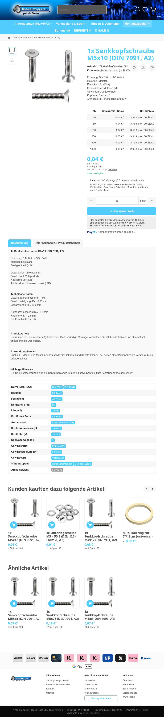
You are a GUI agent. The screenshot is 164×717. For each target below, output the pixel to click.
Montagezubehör (136, 23)
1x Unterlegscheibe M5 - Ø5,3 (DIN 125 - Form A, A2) (61, 536)
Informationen (53, 675)
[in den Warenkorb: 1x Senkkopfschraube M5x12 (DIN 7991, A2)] (13, 525)
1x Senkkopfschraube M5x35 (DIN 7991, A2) (24, 615)
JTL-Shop (143, 709)
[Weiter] (153, 489)
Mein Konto (128, 675)
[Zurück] (146, 489)
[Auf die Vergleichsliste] (143, 68)
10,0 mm (56, 428)
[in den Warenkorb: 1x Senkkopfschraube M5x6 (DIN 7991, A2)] (90, 603)
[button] (12, 51)
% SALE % (102, 30)
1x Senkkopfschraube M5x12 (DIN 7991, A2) (24, 536)
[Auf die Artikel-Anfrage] (134, 68)
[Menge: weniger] (91, 201)
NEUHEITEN (82, 30)
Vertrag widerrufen (101, 698)
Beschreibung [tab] (19, 243)
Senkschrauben (83, 463)
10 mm (55, 410)
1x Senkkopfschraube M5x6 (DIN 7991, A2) (99, 615)
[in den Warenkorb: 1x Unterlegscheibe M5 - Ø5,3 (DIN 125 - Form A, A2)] (51, 525)
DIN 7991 (57, 387)
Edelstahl (57, 393)
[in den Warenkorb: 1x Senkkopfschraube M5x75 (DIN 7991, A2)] (51, 603)
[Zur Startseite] (32, 9)
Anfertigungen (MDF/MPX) (32, 23)
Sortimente (62, 30)
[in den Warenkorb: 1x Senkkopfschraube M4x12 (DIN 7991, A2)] (90, 525)
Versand (112, 169)
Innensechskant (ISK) (63, 422)
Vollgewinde (58, 457)
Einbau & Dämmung (105, 23)
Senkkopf (57, 416)
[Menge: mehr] (152, 201)
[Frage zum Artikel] (152, 68)
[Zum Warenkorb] (153, 10)
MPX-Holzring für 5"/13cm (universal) (138, 534)
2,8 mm (56, 434)
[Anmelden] (137, 10)
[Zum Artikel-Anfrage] (145, 10)
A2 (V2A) (56, 398)
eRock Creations (91, 712)
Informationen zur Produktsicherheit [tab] (58, 243)
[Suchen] (102, 9)
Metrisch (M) (58, 446)
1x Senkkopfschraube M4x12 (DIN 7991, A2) (100, 536)
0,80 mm (56, 451)
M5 (53, 404)
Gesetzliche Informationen (96, 675)
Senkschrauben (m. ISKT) (115, 70)
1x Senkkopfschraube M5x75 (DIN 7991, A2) (62, 615)
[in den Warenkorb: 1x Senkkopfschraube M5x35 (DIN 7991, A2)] (13, 603)
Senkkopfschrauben (62, 463)
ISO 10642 (69, 387)
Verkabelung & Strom (70, 23)
